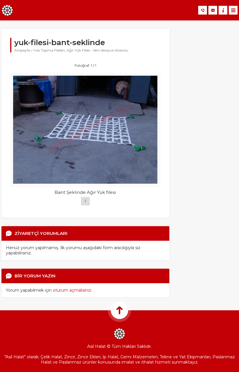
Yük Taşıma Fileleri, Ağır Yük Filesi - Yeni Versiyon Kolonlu (81, 50)
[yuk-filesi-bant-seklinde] (85, 181)
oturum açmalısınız (72, 290)
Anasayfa (22, 50)
